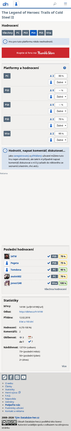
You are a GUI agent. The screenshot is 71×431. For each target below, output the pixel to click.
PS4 (33, 32)
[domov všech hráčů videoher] (5, 4)
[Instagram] (17, 377)
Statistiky (10, 389)
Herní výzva (11, 392)
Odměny (9, 401)
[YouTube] (23, 377)
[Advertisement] (35, 207)
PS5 (41, 32)
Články (8, 386)
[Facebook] (11, 377)
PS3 (26, 32)
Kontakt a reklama (14, 411)
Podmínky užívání (14, 408)
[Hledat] (55, 4)
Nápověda (10, 398)
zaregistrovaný (21, 155)
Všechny (8, 32)
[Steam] (4, 377)
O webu (9, 383)
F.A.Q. (8, 395)
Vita (48, 32)
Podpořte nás (12, 404)
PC (17, 32)
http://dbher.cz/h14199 (31, 311)
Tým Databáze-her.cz (27, 417)
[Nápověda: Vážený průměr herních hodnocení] (64, 68)
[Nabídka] (65, 4)
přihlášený (36, 155)
